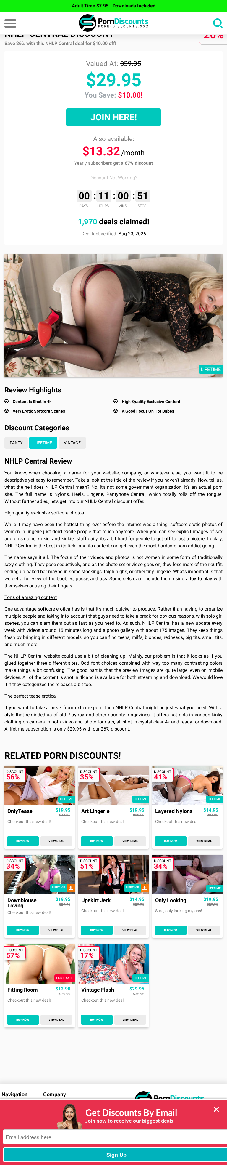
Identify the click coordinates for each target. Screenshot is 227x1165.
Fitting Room (22, 990)
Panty (16, 442)
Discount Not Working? (113, 177)
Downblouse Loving (22, 903)
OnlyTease (20, 811)
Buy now (22, 841)
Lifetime (43, 442)
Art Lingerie (95, 811)
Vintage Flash (97, 990)
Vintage (72, 442)
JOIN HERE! (113, 117)
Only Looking (170, 900)
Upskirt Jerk (96, 900)
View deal (56, 841)
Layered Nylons (173, 811)
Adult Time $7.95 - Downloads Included (113, 6)
